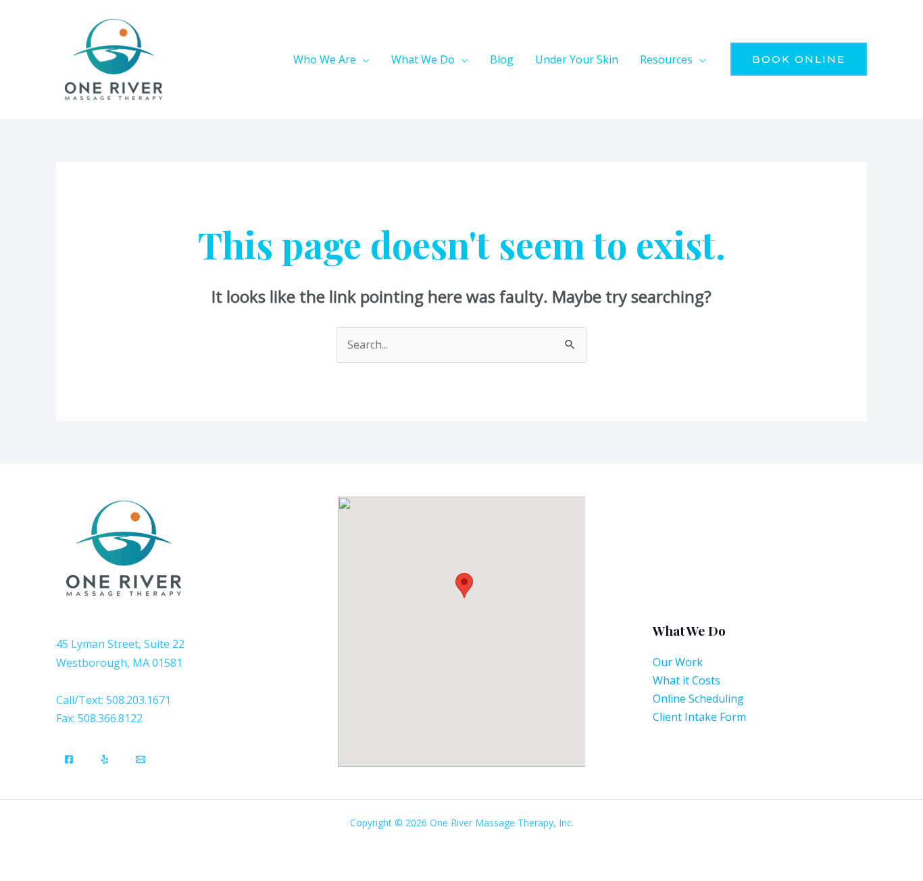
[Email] (140, 759)
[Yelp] (105, 759)
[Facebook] (69, 759)
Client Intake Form (699, 716)
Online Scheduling (698, 698)
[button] (363, 59)
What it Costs (686, 680)
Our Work (678, 662)
